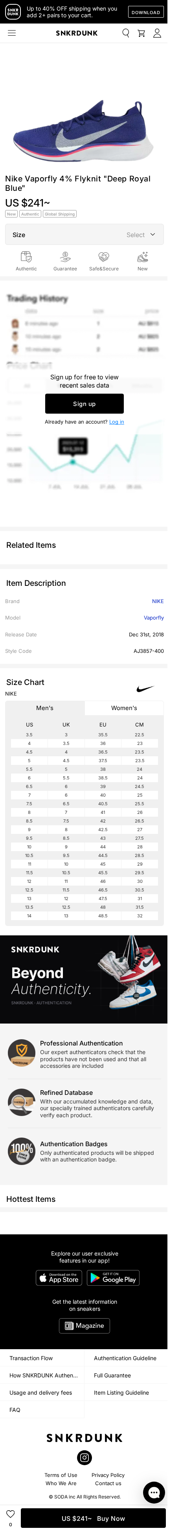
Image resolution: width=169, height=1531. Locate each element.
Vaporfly (154, 617)
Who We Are (61, 1483)
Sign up (84, 404)
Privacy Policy (108, 1475)
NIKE (158, 601)
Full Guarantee (112, 1375)
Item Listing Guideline (121, 1392)
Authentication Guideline (125, 1358)
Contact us (108, 1483)
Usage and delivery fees (40, 1392)
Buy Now (93, 1518)
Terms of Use (60, 1475)
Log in (116, 422)
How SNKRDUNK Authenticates (46, 1375)
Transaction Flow (31, 1358)
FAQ (14, 1409)
